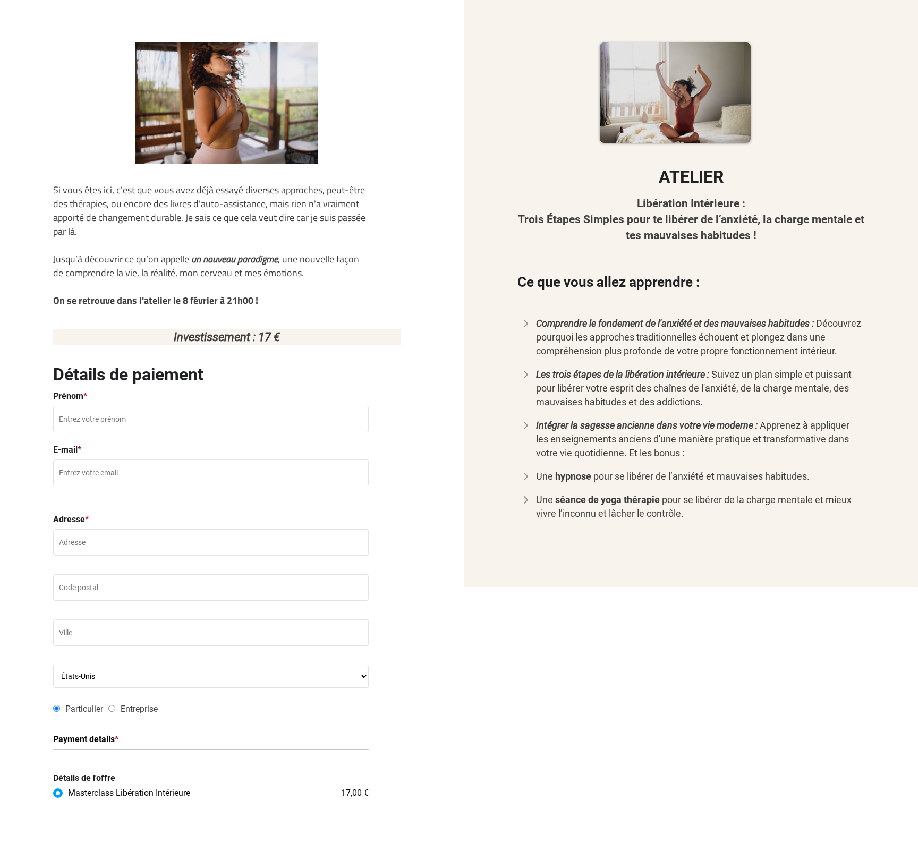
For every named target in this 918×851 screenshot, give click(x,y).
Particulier (84, 709)
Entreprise (139, 709)
